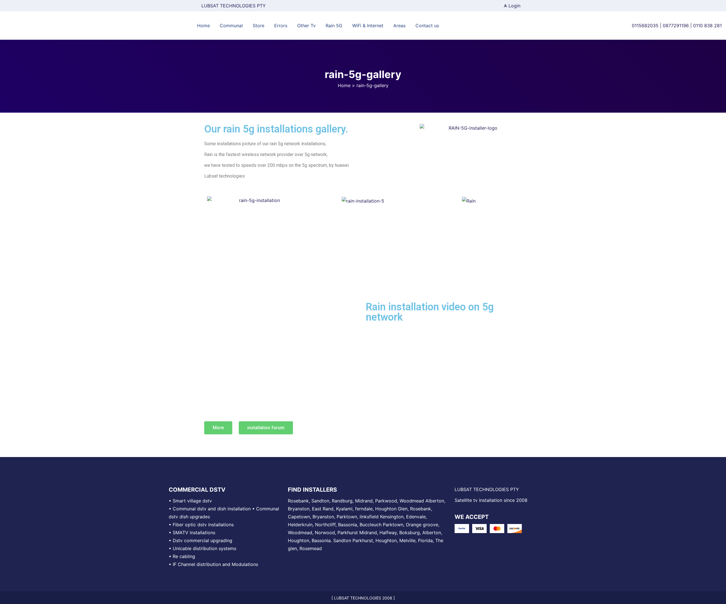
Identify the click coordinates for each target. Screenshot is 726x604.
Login (513, 6)
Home (344, 85)
